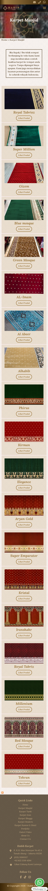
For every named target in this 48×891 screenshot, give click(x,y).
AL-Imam (24, 297)
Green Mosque (24, 260)
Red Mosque (24, 740)
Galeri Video (25, 832)
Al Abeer (24, 334)
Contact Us (25, 839)
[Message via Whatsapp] (44, 2)
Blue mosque (24, 223)
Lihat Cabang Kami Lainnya (28, 864)
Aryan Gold (24, 519)
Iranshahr (24, 629)
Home (4, 39)
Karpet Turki (25, 811)
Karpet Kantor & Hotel (25, 825)
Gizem (24, 186)
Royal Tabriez (24, 112)
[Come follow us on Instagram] (30, 877)
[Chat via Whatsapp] (39, 882)
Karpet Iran (25, 815)
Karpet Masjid (25, 808)
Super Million (24, 149)
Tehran (24, 777)
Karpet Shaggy (25, 818)
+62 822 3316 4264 (22, 860)
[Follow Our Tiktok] (25, 877)
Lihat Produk (24, 118)
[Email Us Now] (34, 2)
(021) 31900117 (21, 857)
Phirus (24, 408)
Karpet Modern (25, 821)
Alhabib (24, 371)
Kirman (24, 445)
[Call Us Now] (39, 2)
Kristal (24, 593)
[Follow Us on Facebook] (21, 877)
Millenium (24, 703)
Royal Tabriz (24, 666)
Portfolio (25, 828)
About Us (25, 835)
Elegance (24, 482)
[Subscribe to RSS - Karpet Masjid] (2, 793)
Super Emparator (24, 555)
